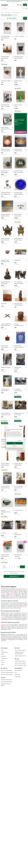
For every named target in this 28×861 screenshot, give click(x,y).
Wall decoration (4, 652)
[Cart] (18, 5)
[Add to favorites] (13, 37)
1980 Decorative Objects (20, 661)
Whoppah (12, 596)
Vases (2, 650)
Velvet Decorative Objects (6, 670)
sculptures (3, 594)
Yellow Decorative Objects (6, 679)
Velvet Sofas (17, 674)
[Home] (8, 5)
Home (2, 12)
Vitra (16, 672)
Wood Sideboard (18, 670)
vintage (2, 616)
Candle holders (4, 658)
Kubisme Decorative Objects (21, 665)
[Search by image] (22, 8)
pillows (12, 594)
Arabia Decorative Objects (20, 655)
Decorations (3, 624)
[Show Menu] (26, 8)
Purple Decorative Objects (6, 681)
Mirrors (25, 606)
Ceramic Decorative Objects (7, 672)
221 (18, 566)
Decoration (7, 12)
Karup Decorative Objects (20, 650)
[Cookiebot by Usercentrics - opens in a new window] (19, 426)
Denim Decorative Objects (6, 674)
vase (10, 604)
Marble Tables (18, 676)
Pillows (2, 664)
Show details (19, 440)
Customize (14, 445)
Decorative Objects (16, 12)
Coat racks (3, 656)
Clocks (2, 662)
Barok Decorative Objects (20, 663)
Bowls (2, 660)
